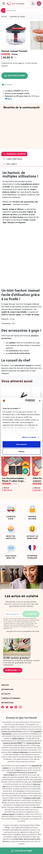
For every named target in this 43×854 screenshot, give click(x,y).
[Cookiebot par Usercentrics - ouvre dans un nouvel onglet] (26, 400)
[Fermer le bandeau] (39, 400)
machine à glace (8, 814)
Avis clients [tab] (11, 164)
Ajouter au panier (23, 851)
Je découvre (11, 670)
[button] (3, 3)
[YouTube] (11, 707)
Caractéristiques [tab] (14, 159)
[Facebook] (2, 707)
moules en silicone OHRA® (12, 743)
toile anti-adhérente (20, 752)
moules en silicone (33, 743)
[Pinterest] (16, 707)
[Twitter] (7, 707)
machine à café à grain (32, 798)
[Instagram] (20, 707)
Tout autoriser (21, 444)
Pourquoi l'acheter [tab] (15, 154)
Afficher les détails (29, 437)
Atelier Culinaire (18, 738)
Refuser (22, 451)
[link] (10, 512)
